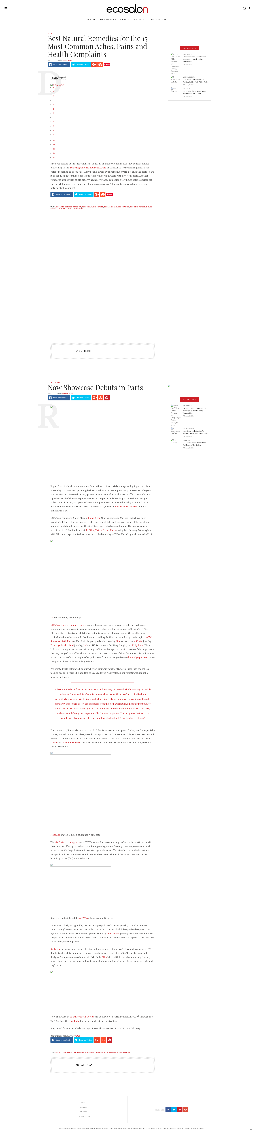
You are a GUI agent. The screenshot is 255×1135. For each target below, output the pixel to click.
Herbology (116, 207)
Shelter (124, 19)
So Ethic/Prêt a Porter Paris (101, 530)
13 (54, 149)
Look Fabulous (108, 19)
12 (54, 144)
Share (60, 65)
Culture (91, 19)
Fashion (80, 1052)
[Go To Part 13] (57, 84)
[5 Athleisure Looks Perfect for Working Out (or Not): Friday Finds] (177, 80)
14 (54, 153)
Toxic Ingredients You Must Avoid (88, 167)
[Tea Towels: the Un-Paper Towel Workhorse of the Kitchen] (177, 91)
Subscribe (83, 1112)
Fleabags (55, 645)
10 (54, 130)
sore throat (66, 208)
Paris (91, 1052)
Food (50, 33)
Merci (53, 742)
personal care (145, 207)
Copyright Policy (83, 1116)
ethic (73, 1052)
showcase (99, 1052)
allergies (59, 207)
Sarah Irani (67, 60)
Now (87, 1052)
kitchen (125, 207)
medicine (134, 207)
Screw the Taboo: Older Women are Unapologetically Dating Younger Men (194, 59)
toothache (78, 208)
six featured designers (67, 842)
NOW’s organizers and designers (68, 625)
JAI (52, 617)
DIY (80, 207)
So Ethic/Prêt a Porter (82, 1016)
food (84, 207)
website (75, 1020)
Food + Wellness (157, 19)
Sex (192, 54)
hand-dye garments (139, 657)
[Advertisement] (102, 312)
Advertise (83, 1107)
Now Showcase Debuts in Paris (95, 387)
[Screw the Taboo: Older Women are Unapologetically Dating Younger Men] (177, 63)
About (83, 1102)
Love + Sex (138, 19)
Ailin (118, 641)
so (105, 1052)
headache (91, 207)
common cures (71, 207)
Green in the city (71, 742)
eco (69, 1052)
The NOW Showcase (126, 506)
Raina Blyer (94, 517)
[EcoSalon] (21, 8)
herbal (107, 207)
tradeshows (124, 1052)
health (100, 207)
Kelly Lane (137, 645)
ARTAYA (138, 641)
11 (54, 140)
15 (54, 157)
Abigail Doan (67, 393)
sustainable (112, 1052)
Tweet (82, 65)
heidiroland (67, 645)
